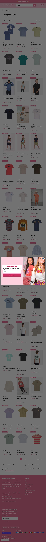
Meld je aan (12, 275)
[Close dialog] (43, 258)
